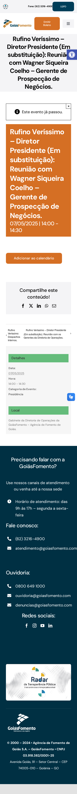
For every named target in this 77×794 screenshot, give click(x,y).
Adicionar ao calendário (34, 258)
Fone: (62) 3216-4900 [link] (40, 6)
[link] (72, 55)
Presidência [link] (15, 394)
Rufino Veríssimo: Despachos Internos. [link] (14, 335)
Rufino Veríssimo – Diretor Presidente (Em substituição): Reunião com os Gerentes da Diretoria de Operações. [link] (45, 333)
